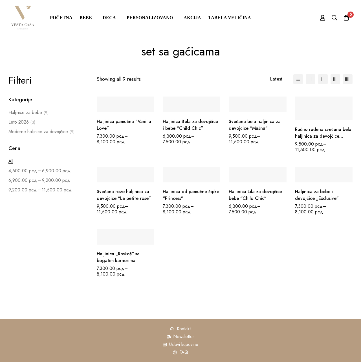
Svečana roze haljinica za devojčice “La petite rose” (124, 195)
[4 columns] (335, 79)
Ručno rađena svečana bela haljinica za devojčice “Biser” (323, 136)
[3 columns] (323, 79)
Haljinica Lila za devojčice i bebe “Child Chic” (257, 195)
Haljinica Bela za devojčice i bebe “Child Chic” (190, 124)
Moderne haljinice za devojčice (41, 131)
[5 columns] (348, 79)
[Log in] (323, 18)
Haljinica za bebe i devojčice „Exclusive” (317, 195)
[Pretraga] (334, 18)
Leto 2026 (21, 122)
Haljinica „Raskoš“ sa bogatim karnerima (118, 257)
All (10, 161)
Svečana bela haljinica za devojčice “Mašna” (255, 124)
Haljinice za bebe (28, 112)
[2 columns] (310, 79)
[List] (298, 79)
